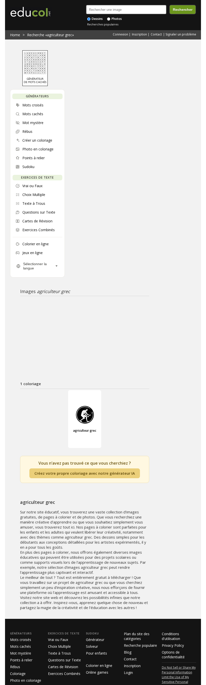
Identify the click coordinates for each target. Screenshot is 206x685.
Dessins (97, 19)
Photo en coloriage (25, 680)
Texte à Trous (59, 653)
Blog (127, 652)
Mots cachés (20, 646)
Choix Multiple (59, 646)
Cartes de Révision (63, 666)
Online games (97, 672)
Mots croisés (20, 639)
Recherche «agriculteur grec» (50, 34)
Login (128, 672)
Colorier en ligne (99, 665)
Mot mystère (20, 653)
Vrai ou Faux (58, 639)
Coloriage (18, 673)
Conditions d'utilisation (171, 636)
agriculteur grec (84, 430)
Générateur (95, 639)
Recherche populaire (140, 645)
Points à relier (21, 660)
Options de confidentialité (173, 654)
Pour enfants (96, 653)
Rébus (15, 666)
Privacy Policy (173, 645)
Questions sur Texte (64, 660)
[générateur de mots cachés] (35, 84)
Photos (116, 19)
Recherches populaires (102, 24)
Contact (156, 34)
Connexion (120, 34)
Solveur (92, 646)
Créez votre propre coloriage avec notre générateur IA (84, 473)
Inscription (139, 34)
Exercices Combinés (64, 673)
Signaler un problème (181, 34)
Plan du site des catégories (136, 636)
